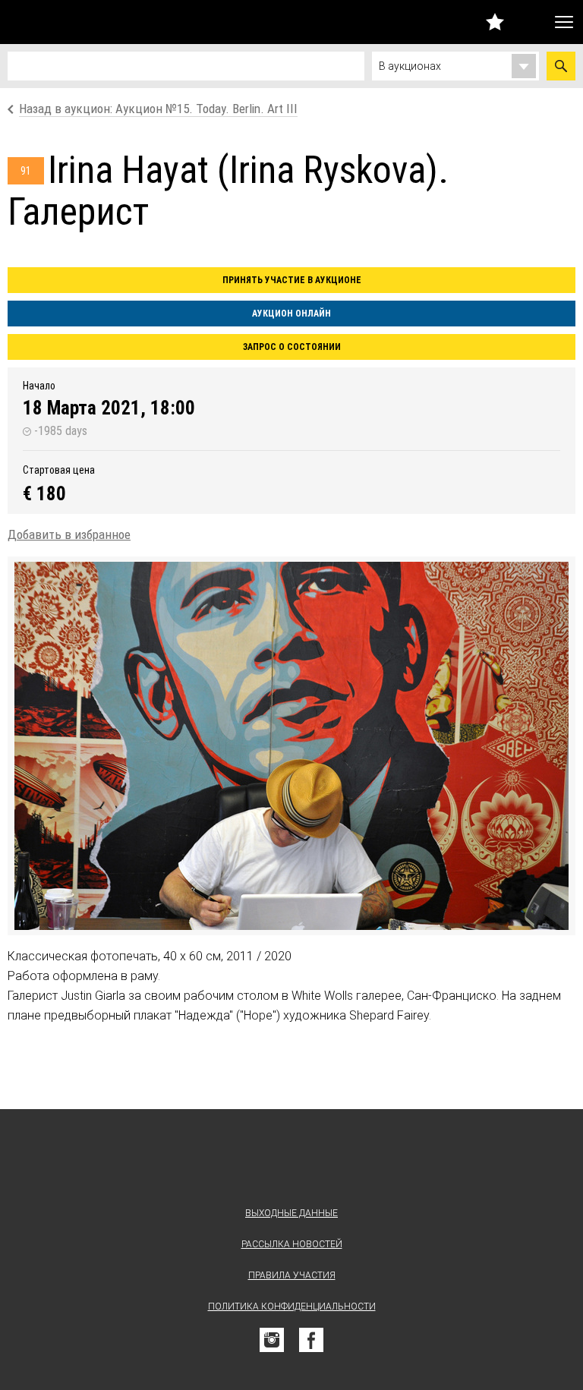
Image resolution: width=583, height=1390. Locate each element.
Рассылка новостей (291, 1244)
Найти (561, 66)
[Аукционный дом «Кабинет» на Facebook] (311, 1340)
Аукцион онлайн (291, 313)
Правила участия (292, 1275)
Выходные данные (291, 1213)
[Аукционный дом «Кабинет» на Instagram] (272, 1340)
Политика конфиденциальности (292, 1306)
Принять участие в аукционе (291, 280)
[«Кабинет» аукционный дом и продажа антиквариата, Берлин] (87, 22)
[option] (291, 745)
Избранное (495, 21)
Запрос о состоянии (292, 347)
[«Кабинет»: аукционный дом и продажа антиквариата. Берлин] (291, 1161)
